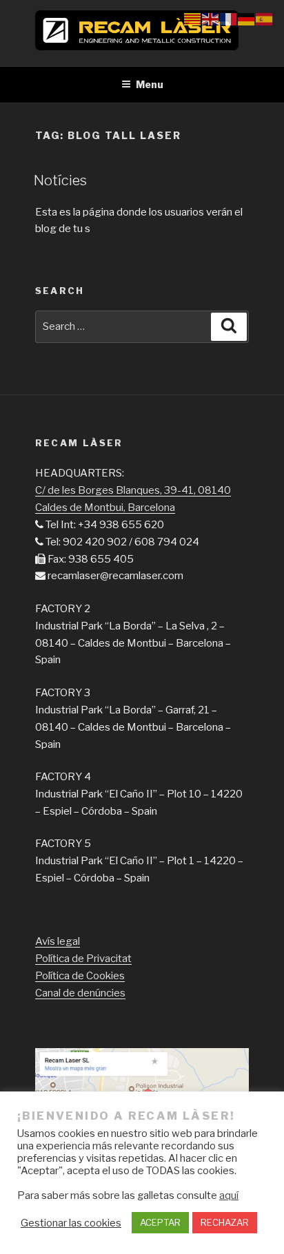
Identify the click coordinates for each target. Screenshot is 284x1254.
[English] (211, 18)
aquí (229, 1195)
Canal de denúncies (80, 993)
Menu (149, 84)
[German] (247, 18)
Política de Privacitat (83, 958)
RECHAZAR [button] (225, 1222)
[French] (229, 18)
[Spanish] (265, 18)
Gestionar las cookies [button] (71, 1223)
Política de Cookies (80, 976)
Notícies (60, 180)
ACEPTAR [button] (160, 1222)
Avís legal (57, 941)
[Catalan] (193, 18)
